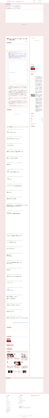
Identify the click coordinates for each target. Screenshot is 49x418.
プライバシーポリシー (26, 415)
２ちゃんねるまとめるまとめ (22, 400)
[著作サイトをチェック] (7, 349)
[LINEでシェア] (11, 345)
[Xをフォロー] (8, 349)
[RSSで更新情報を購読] (11, 349)
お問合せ (31, 415)
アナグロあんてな (8, 402)
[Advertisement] (24, 30)
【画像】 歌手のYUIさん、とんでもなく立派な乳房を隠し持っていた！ (14, 6)
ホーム (18, 415)
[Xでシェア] (7, 345)
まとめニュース (8, 400)
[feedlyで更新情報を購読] (10, 349)
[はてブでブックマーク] (10, 345)
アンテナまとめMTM (8, 407)
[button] (12, 345)
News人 (20, 396)
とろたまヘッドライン (8, 401)
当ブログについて (21, 415)
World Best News (8, 409)
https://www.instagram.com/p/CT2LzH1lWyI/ (14, 57)
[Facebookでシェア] (8, 345)
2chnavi (7, 396)
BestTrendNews (20, 402)
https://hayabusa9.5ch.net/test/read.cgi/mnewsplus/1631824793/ (20, 322)
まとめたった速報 (8, 408)
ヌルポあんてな (20, 401)
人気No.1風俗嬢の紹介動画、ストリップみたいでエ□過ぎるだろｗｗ (13, 8)
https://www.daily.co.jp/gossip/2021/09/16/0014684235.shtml (17, 55)
